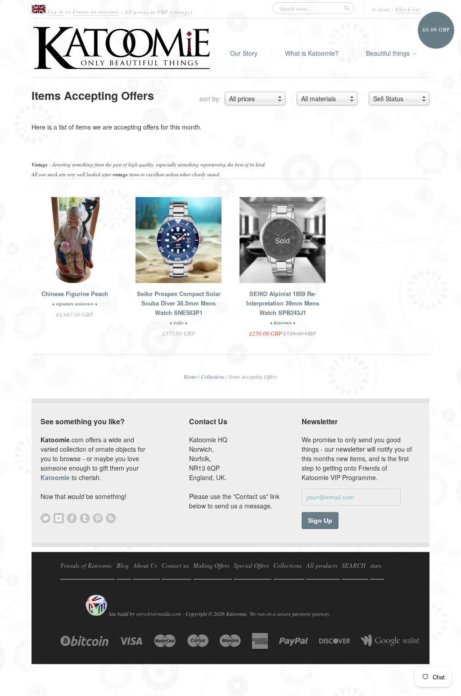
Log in (56, 11)
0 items (381, 9)
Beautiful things (388, 53)
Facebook (72, 518)
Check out (408, 9)
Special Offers (251, 565)
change (181, 12)
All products (321, 565)
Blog (123, 565)
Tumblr (85, 518)
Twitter (46, 518)
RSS (111, 518)
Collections (213, 376)
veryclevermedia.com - (160, 613)
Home (190, 376)
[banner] (122, 48)
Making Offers (211, 565)
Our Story (244, 53)
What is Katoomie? (312, 53)
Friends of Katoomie (86, 565)
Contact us (175, 565)
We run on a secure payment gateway (289, 613)
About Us (145, 565)
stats (375, 565)
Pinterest (98, 518)
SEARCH (354, 565)
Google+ (59, 518)
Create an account (96, 11)
